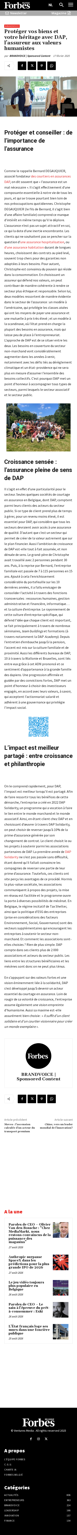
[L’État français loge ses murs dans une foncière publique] (60, 1332)
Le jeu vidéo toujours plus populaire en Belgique (26, 1286)
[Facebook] (22, 66)
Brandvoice (12, 26)
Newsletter (18, 13)
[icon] (7, 13)
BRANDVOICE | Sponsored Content (29, 56)
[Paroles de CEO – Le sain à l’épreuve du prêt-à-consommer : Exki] (60, 1310)
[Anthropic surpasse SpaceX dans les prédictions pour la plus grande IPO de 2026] (60, 1262)
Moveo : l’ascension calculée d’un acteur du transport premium (19, 1128)
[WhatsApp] (51, 66)
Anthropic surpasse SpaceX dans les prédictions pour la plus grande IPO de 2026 (29, 1262)
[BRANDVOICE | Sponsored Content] (38, 1056)
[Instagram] (38, 1439)
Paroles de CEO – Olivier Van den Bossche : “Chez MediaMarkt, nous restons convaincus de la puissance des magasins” (30, 1233)
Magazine (59, 13)
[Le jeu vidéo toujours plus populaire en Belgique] (60, 1288)
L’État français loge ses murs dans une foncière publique (29, 1330)
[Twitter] (32, 66)
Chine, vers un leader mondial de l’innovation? (56, 1126)
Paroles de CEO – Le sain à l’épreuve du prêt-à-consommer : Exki (29, 1308)
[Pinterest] (41, 66)
